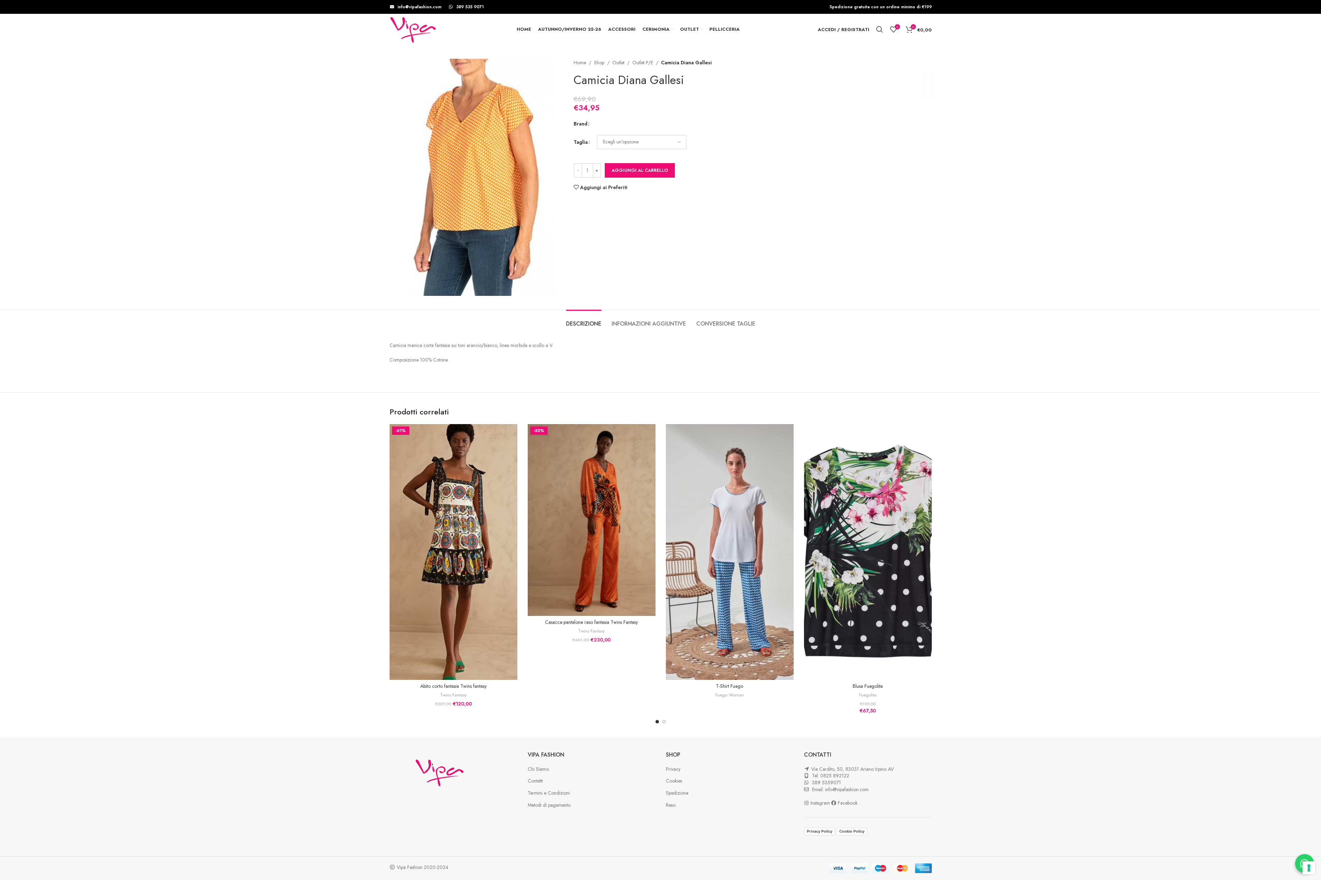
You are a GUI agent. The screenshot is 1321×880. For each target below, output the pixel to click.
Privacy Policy (819, 831)
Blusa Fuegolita (868, 686)
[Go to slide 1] (657, 721)
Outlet (618, 62)
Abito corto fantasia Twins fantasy (453, 686)
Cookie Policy (851, 831)
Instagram (821, 802)
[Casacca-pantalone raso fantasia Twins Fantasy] (591, 520)
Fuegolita (868, 695)
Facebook (848, 802)
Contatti (535, 780)
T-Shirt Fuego (729, 686)
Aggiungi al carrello (640, 170)
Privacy (673, 769)
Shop (599, 62)
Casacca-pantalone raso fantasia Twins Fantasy (591, 622)
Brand (580, 123)
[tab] (583, 320)
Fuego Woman (729, 695)
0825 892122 (834, 775)
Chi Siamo (538, 769)
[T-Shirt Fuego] (730, 552)
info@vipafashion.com (847, 789)
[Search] (880, 29)
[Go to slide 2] (664, 721)
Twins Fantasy (453, 695)
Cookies (674, 780)
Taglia (581, 142)
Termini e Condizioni (549, 792)
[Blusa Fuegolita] (868, 552)
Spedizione (677, 792)
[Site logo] (414, 28)
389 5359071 (826, 782)
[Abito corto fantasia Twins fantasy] (453, 552)
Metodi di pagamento (549, 805)
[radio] (601, 123)
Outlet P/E (642, 62)
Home (580, 62)
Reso (671, 805)
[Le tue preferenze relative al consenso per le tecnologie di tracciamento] (1308, 867)
